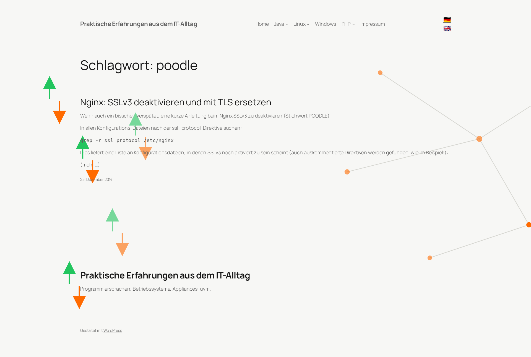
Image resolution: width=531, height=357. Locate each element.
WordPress (112, 330)
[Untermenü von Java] (286, 23)
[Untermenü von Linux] (308, 23)
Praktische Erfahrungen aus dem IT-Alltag (138, 24)
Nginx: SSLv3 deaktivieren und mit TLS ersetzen (175, 102)
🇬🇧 (447, 28)
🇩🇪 (447, 19)
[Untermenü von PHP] (353, 23)
